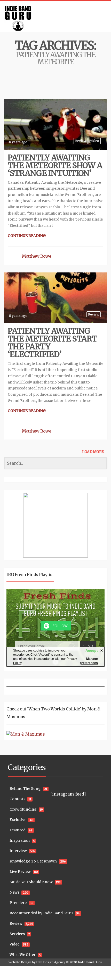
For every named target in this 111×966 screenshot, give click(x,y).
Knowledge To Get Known (33, 861)
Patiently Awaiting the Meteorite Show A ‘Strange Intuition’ (55, 165)
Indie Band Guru (90, 962)
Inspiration (20, 840)
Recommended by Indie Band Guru (41, 913)
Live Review (20, 871)
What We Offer (23, 954)
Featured (18, 830)
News (14, 892)
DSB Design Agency (50, 962)
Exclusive (18, 819)
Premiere (18, 902)
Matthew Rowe (36, 256)
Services (17, 933)
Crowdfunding (23, 809)
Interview (18, 850)
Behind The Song (25, 788)
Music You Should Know (31, 882)
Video (94, 141)
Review (80, 141)
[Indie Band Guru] (55, 16)
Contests (17, 799)
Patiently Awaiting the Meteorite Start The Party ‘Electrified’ (52, 342)
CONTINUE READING (27, 235)
